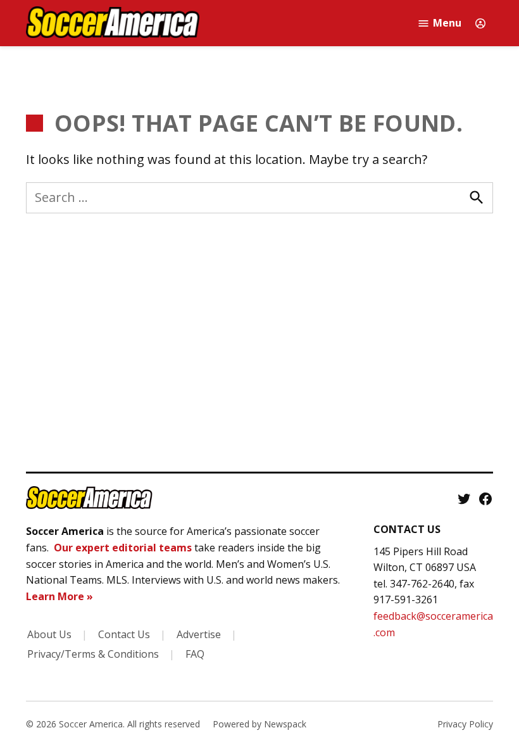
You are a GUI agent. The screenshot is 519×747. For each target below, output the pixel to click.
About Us (49, 634)
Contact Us (124, 634)
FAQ (194, 654)
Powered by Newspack (259, 724)
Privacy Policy (465, 724)
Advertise (199, 634)
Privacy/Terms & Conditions (93, 654)
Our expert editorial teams (123, 548)
